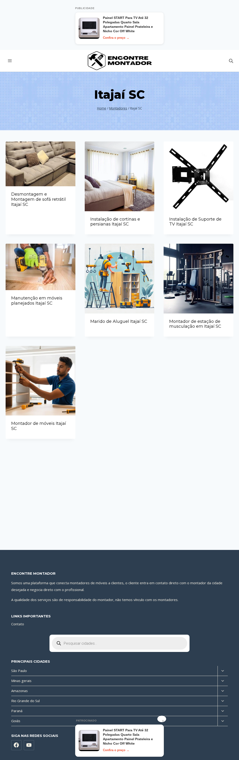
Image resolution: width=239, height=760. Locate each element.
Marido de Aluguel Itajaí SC (118, 321)
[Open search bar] (231, 61)
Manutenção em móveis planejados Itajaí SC (36, 301)
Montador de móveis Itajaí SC (38, 426)
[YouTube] (29, 745)
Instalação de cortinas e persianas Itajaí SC (115, 222)
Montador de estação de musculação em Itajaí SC (195, 324)
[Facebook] (16, 745)
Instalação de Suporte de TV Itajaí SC (195, 222)
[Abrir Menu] (10, 60)
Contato (17, 624)
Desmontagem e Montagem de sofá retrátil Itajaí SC (38, 199)
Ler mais (40, 217)
